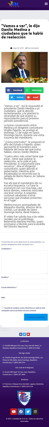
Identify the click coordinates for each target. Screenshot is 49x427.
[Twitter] (28, 411)
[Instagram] (35, 411)
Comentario (6, 248)
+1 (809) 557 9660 (18, 374)
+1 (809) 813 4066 (33, 348)
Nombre (5, 277)
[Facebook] (21, 411)
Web (3, 297)
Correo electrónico (9, 287)
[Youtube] (13, 411)
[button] (46, 3)
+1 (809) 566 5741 (18, 362)
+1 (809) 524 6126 (26, 386)
